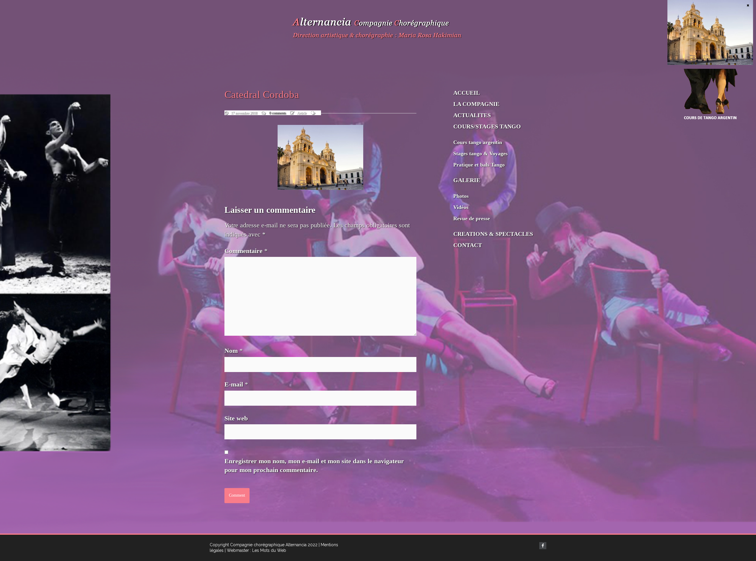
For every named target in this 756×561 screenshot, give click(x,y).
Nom (233, 350)
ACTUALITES (472, 115)
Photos (461, 196)
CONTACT (467, 245)
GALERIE (466, 180)
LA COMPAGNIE (476, 104)
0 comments (277, 113)
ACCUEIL (466, 92)
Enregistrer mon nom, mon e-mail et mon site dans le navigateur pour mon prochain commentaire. (314, 465)
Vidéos (460, 207)
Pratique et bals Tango (479, 165)
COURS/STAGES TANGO (487, 126)
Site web (236, 418)
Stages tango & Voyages (480, 153)
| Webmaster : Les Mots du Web (255, 550)
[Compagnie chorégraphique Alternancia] (378, 29)
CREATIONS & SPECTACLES (493, 234)
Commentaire (246, 251)
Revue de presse (471, 218)
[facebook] (542, 545)
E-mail (236, 384)
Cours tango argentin (477, 142)
